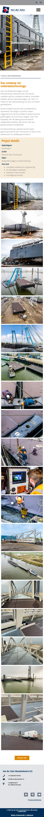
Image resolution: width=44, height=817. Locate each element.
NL (37, 2)
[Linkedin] (33, 794)
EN (41, 2)
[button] (38, 9)
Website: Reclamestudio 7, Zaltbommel (22, 815)
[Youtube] (39, 794)
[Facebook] (26, 794)
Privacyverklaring (34, 800)
